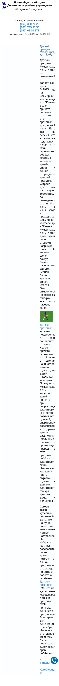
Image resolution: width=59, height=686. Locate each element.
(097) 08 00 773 (29, 30)
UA (4, 7)
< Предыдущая (49, 661)
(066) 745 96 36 (29, 27)
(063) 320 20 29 (29, 24)
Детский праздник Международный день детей (49, 51)
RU (4, 3)
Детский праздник (45, 326)
